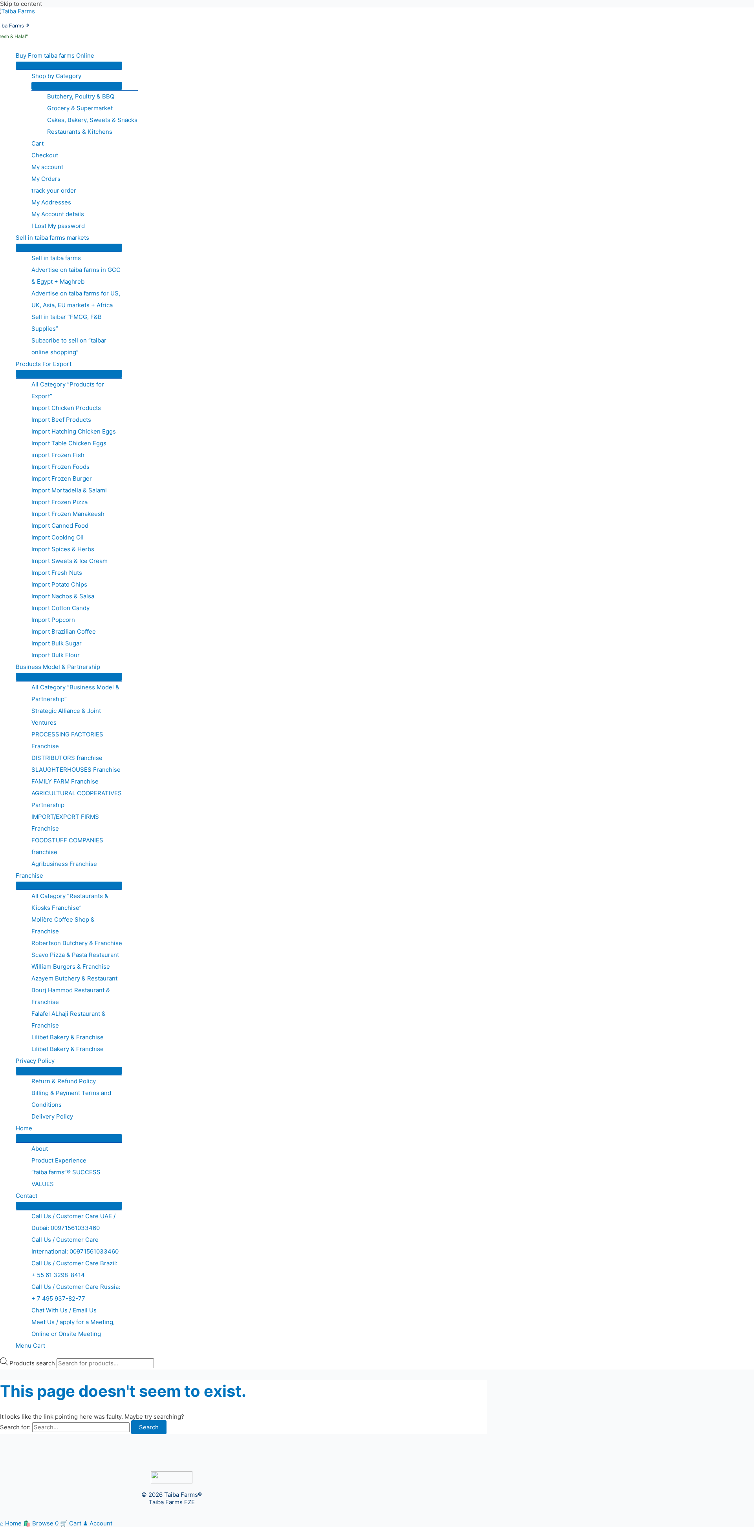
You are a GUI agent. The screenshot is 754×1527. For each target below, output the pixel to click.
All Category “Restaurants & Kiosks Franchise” (69, 901)
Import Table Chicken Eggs (68, 443)
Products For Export (43, 364)
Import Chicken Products (66, 408)
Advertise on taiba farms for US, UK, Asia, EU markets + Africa (75, 299)
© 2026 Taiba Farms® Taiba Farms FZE (171, 1498)
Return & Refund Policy (63, 1081)
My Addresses (51, 202)
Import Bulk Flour (55, 655)
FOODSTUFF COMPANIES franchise (67, 846)
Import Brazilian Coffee (63, 631)
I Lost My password (58, 226)
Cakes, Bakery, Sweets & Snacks (92, 120)
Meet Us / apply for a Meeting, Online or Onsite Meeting (73, 1327)
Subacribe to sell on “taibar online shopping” (68, 346)
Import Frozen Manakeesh (67, 514)
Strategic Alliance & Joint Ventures (66, 716)
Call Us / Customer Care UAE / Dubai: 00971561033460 (73, 1222)
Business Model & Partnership (58, 667)
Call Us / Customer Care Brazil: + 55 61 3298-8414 (74, 1269)
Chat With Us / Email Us (64, 1310)
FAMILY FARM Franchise (65, 781)
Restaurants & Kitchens (79, 131)
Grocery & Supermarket (80, 108)
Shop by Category (56, 76)
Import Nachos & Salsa (62, 596)
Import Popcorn (53, 619)
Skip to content (21, 3)
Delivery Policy (52, 1116)
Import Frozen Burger (61, 478)
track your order (53, 190)
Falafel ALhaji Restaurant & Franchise (68, 1019)
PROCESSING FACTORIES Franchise (67, 740)
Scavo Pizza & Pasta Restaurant (75, 954)
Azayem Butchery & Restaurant (74, 978)
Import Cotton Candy (60, 608)
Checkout (44, 155)
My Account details (57, 214)
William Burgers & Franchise (70, 966)
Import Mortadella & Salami (69, 490)
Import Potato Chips (59, 584)
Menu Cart (30, 1345)
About (39, 1148)
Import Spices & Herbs (62, 549)
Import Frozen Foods (60, 466)
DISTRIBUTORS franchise (66, 758)
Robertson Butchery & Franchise (76, 943)
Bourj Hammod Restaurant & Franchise (70, 996)
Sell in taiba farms (56, 258)
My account (47, 167)
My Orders (45, 178)
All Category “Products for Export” (67, 390)
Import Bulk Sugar (56, 643)
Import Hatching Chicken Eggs (73, 431)
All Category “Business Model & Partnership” (75, 693)
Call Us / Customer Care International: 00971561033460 (75, 1245)
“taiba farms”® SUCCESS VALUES (66, 1178)
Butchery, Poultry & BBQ (80, 96)
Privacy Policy (35, 1060)
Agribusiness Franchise (64, 863)
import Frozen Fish (57, 455)
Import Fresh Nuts (56, 572)
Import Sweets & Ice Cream (69, 561)
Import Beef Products (61, 419)
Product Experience (58, 1160)
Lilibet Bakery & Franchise (67, 1037)
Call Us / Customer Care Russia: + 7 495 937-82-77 (75, 1292)
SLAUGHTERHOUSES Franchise (76, 769)
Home (24, 1128)
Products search (33, 1363)
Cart (37, 143)
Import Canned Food (59, 525)
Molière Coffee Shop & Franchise (63, 925)
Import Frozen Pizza (59, 502)
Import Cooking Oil (57, 537)
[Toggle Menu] (69, 65)
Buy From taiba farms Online (55, 55)
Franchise (29, 875)
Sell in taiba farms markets (52, 237)
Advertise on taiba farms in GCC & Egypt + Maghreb (76, 275)
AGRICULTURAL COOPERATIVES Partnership (76, 799)
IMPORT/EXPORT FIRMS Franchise (65, 822)
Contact (26, 1195)
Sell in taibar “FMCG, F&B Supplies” (66, 322)
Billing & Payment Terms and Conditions (71, 1098)
